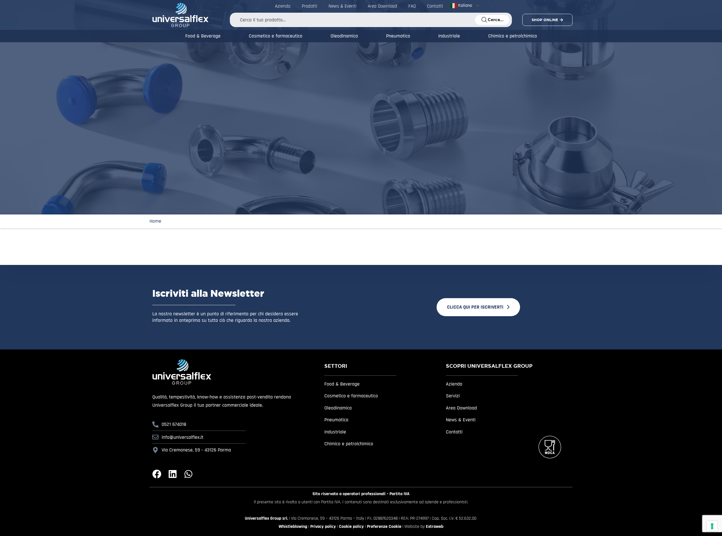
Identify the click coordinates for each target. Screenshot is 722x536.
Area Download (382, 6)
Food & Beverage (203, 36)
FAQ (412, 6)
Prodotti (309, 6)
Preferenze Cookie (384, 527)
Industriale (449, 36)
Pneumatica (398, 36)
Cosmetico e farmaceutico (275, 36)
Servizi (453, 396)
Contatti (435, 6)
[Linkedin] (172, 474)
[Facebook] (156, 474)
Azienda (282, 6)
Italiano (464, 5)
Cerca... (495, 20)
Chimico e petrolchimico (512, 36)
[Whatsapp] (188, 474)
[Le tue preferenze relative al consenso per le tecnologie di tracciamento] (712, 526)
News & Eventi (342, 6)
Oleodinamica (344, 36)
